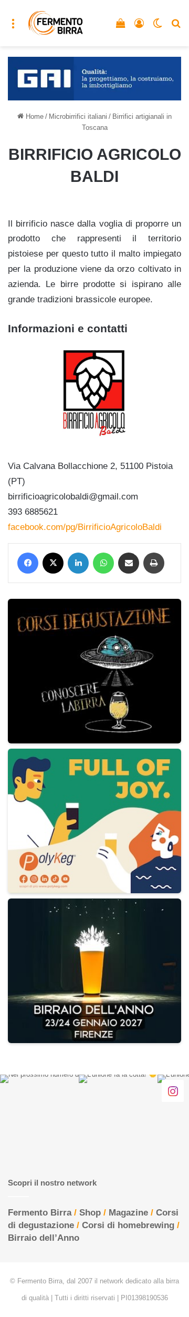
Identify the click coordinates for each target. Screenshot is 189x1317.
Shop (90, 1213)
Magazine (128, 1213)
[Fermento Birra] (56, 23)
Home (34, 116)
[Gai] (94, 78)
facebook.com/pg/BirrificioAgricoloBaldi (85, 527)
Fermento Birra (39, 1213)
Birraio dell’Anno (43, 1238)
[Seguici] (172, 1090)
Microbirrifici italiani (78, 116)
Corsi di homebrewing (128, 1225)
